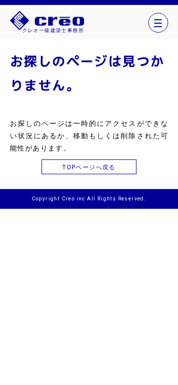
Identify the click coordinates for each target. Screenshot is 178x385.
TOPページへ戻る (89, 167)
